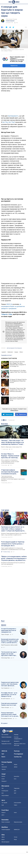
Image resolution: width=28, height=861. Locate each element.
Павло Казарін (5, 634)
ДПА (15, 790)
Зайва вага (10, 352)
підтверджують (13, 116)
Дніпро (15, 766)
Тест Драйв (4, 802)
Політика (17, 751)
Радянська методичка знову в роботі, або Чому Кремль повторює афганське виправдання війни (10, 684)
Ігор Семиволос (5, 688)
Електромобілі (17, 802)
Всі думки (4, 723)
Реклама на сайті (6, 741)
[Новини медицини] (4, 420)
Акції (3, 805)
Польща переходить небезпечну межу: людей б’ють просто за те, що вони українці (10, 714)
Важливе (4, 424)
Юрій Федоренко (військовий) (9, 645)
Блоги (3, 756)
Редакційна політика (6, 355)
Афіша (3, 837)
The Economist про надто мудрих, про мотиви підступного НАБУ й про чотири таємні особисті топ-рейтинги (10, 653)
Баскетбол (16, 776)
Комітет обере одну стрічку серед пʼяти (11, 447)
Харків (15, 764)
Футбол (3, 776)
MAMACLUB (16, 829)
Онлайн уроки (5, 790)
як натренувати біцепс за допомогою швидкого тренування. (13, 306)
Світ (3, 754)
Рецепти (3, 812)
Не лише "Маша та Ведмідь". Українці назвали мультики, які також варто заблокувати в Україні (10, 456)
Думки (3, 625)
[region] (14, 103)
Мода (15, 839)
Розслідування (18, 754)
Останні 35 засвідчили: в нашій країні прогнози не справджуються (8, 630)
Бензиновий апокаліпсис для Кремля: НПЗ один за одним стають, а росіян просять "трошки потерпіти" (10, 640)
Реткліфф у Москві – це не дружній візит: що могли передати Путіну (9, 694)
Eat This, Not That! (8, 122)
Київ (3, 764)
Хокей (3, 778)
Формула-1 (4, 781)
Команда (16, 734)
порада (16, 352)
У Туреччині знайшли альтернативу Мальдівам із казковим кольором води (9, 472)
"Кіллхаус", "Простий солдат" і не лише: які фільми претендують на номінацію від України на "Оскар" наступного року (12, 442)
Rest (3, 621)
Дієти (3, 815)
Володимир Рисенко (6, 718)
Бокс (15, 778)
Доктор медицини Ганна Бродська (14, 348)
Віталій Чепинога (5, 698)
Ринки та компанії (6, 822)
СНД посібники (5, 795)
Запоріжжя (4, 766)
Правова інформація (6, 737)
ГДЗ (2, 788)
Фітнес (21, 352)
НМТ (15, 793)
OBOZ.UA (9, 304)
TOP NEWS (5, 510)
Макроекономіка (18, 822)
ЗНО (3, 793)
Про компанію (5, 734)
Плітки (15, 837)
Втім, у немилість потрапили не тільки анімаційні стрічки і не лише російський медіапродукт (10, 461)
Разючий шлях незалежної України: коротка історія (9, 704)
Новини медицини (10, 20)
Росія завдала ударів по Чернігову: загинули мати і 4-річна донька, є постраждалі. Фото (13, 543)
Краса (3, 839)
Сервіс (15, 805)
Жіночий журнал (5, 841)
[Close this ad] (27, 852)
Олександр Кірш (5, 658)
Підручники (16, 788)
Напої (15, 812)
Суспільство (18, 756)
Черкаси (4, 769)
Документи (16, 741)
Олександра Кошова (11, 19)
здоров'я (4, 352)
